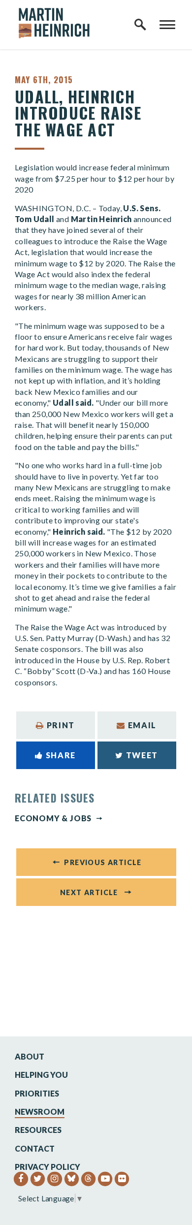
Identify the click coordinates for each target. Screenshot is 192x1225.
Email (142, 725)
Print (61, 725)
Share (61, 755)
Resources (38, 1129)
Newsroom (39, 1111)
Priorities (37, 1093)
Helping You (41, 1074)
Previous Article (102, 862)
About (29, 1056)
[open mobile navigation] (167, 25)
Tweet (142, 755)
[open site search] (140, 24)
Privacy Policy (47, 1166)
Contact (35, 1148)
